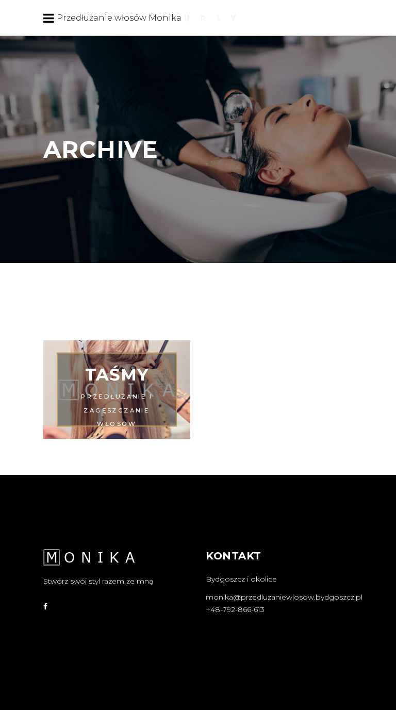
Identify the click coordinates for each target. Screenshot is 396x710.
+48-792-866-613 (235, 609)
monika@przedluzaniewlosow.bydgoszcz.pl (284, 597)
